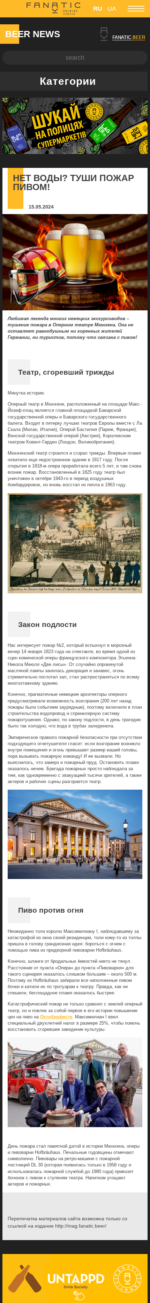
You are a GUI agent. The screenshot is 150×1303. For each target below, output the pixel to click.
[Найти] (141, 58)
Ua (111, 8)
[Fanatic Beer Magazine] (54, 8)
